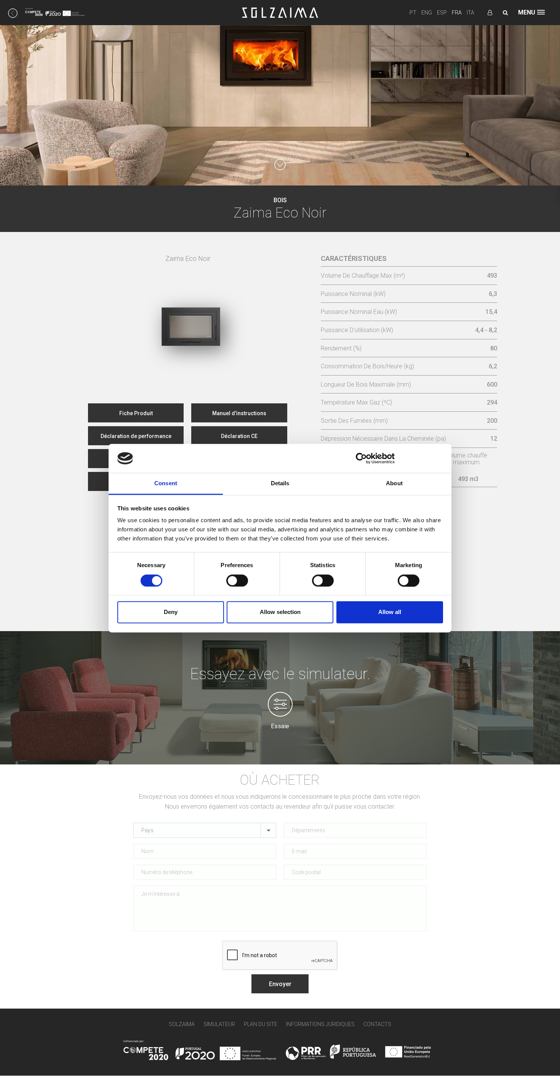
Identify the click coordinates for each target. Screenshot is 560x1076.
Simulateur (219, 1024)
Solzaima (182, 1024)
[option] (188, 310)
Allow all (389, 612)
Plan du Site (260, 1024)
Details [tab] (280, 483)
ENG (426, 13)
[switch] (237, 580)
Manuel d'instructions (239, 413)
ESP (442, 13)
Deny (171, 612)
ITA (470, 13)
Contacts (377, 1024)
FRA (457, 13)
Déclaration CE (239, 436)
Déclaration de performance (136, 436)
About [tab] (394, 483)
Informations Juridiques (320, 1024)
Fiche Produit (136, 413)
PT (413, 13)
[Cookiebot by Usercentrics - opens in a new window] (361, 458)
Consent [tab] (165, 483)
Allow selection (280, 612)
